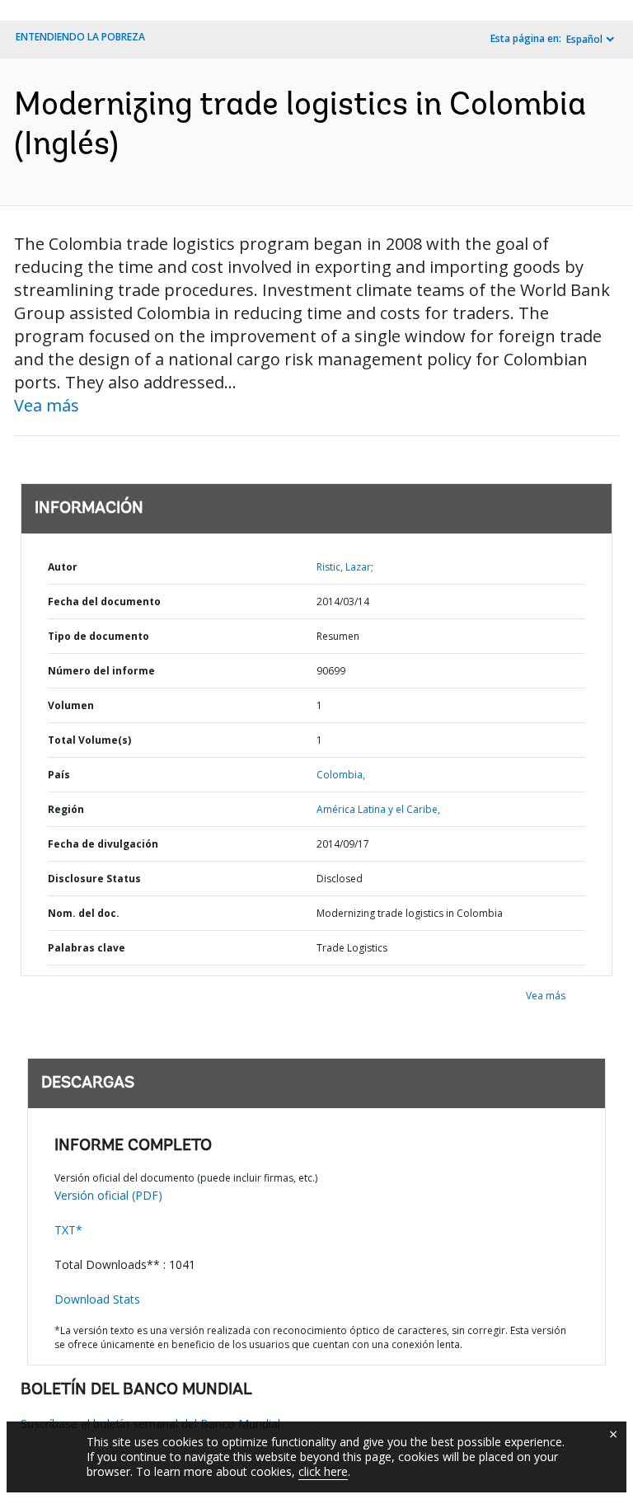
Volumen (71, 705)
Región (66, 809)
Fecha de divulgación (103, 844)
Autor (62, 567)
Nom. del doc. (84, 913)
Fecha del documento (104, 601)
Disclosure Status (94, 879)
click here (323, 1471)
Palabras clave (86, 948)
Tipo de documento (98, 636)
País (59, 775)
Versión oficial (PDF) (108, 1195)
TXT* (68, 1230)
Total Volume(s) (89, 740)
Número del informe (101, 671)
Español (584, 39)
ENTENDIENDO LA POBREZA (80, 37)
